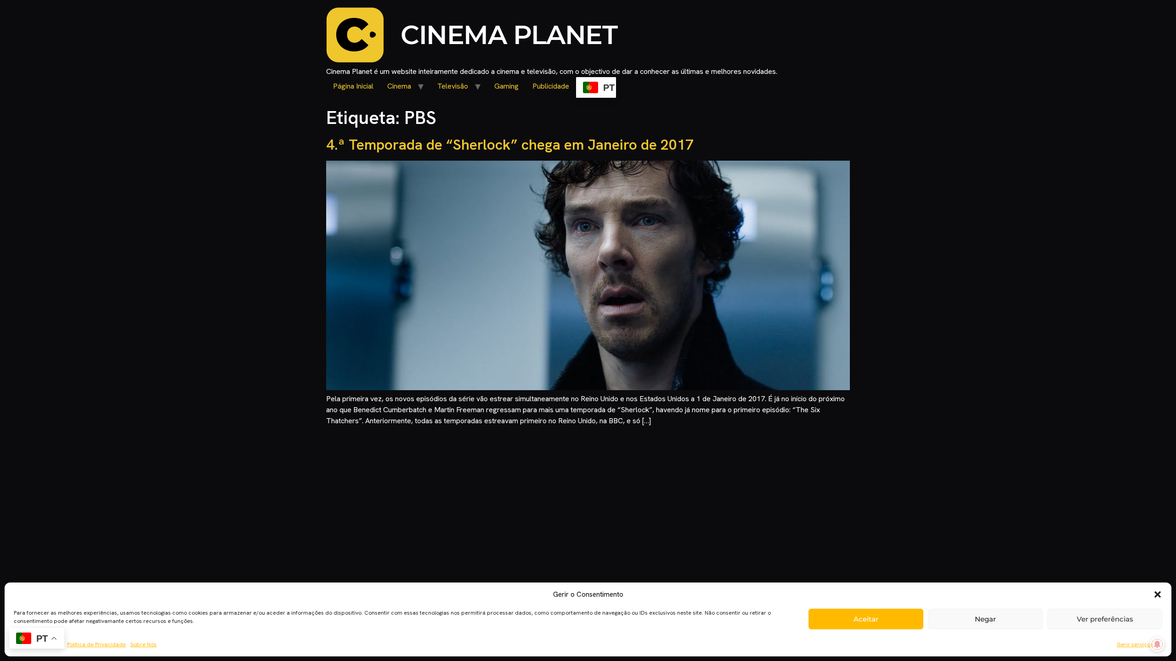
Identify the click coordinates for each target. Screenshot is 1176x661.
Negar (985, 619)
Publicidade (550, 86)
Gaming (506, 86)
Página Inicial (353, 86)
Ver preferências (1105, 619)
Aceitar (866, 619)
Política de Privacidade (96, 644)
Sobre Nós (143, 644)
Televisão (452, 86)
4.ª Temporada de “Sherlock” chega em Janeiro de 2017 (510, 144)
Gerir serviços (1135, 644)
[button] (1157, 594)
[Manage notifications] (1157, 644)
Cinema (399, 86)
